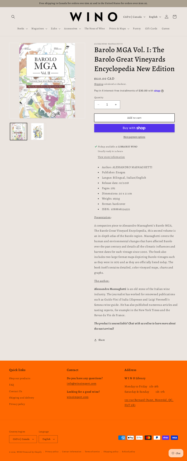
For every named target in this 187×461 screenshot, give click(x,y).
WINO (20, 452)
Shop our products (19, 378)
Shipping (98, 84)
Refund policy (128, 451)
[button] (13, 17)
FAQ (11, 384)
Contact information (71, 451)
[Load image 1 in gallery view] (18, 131)
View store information (111, 157)
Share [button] (101, 340)
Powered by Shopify (32, 452)
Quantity (98, 97)
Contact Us (15, 391)
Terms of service (92, 451)
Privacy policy (17, 404)
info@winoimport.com (81, 384)
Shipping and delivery (21, 397)
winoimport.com (77, 397)
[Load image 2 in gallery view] (37, 131)
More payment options (134, 136)
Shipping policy (111, 451)
